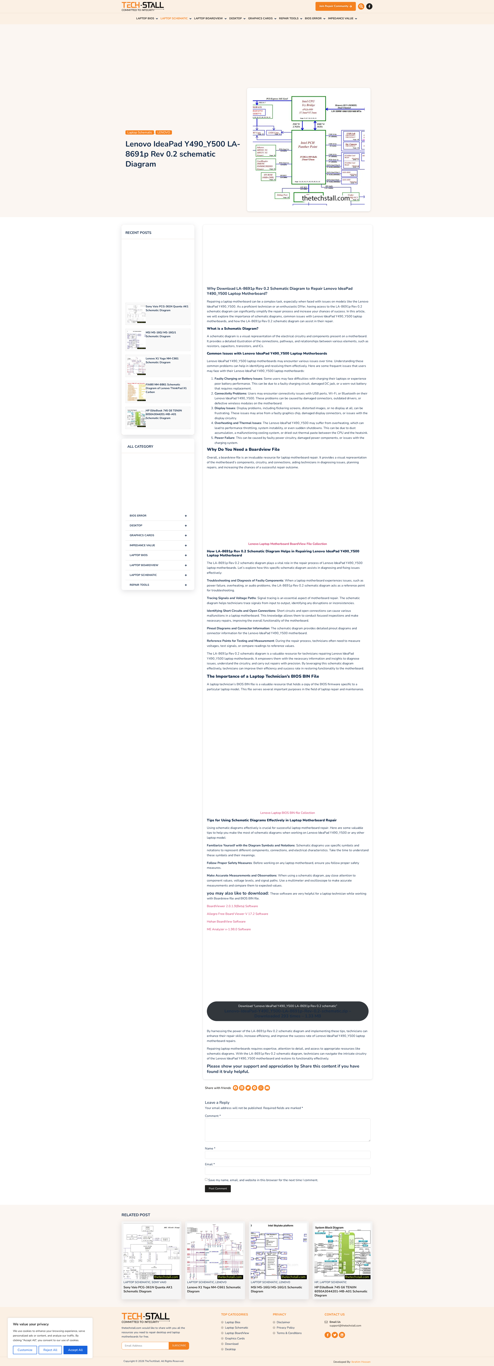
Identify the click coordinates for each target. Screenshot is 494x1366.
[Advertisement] (247, 55)
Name (210, 1148)
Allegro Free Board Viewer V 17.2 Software (237, 914)
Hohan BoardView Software (226, 921)
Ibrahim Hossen (360, 1362)
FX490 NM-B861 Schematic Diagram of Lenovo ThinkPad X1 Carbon (166, 388)
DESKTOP (158, 525)
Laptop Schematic (139, 132)
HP (316, 1282)
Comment (213, 1115)
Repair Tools (158, 584)
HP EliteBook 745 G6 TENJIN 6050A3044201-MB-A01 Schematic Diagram (164, 414)
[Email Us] (326, 1322)
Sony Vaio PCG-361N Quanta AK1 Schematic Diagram (167, 308)
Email (210, 1164)
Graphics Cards (158, 535)
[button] (361, 6)
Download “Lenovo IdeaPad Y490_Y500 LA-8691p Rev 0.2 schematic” (287, 1011)
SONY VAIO (159, 1282)
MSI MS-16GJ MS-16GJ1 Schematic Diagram (161, 334)
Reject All (50, 1350)
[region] (50, 1338)
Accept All (75, 1350)
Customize (25, 1350)
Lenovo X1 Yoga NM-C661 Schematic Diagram (162, 360)
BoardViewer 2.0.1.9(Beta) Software (232, 906)
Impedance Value (158, 545)
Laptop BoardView (158, 565)
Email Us (335, 1322)
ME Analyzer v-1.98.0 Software (229, 929)
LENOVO (163, 132)
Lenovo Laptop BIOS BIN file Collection (287, 813)
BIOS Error (158, 515)
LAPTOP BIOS (158, 555)
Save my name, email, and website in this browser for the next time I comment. (263, 1180)
